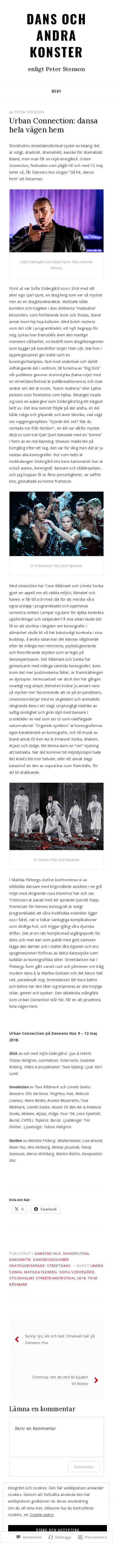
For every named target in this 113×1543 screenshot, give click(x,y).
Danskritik (20, 1259)
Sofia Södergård (77, 1272)
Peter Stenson (29, 112)
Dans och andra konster (56, 35)
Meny (56, 91)
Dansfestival (76, 1253)
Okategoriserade (27, 1265)
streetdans (59, 1265)
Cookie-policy (42, 1514)
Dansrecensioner (51, 1259)
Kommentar (84, 1467)
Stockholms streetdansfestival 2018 (47, 1278)
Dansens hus (48, 1253)
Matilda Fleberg (40, 1272)
